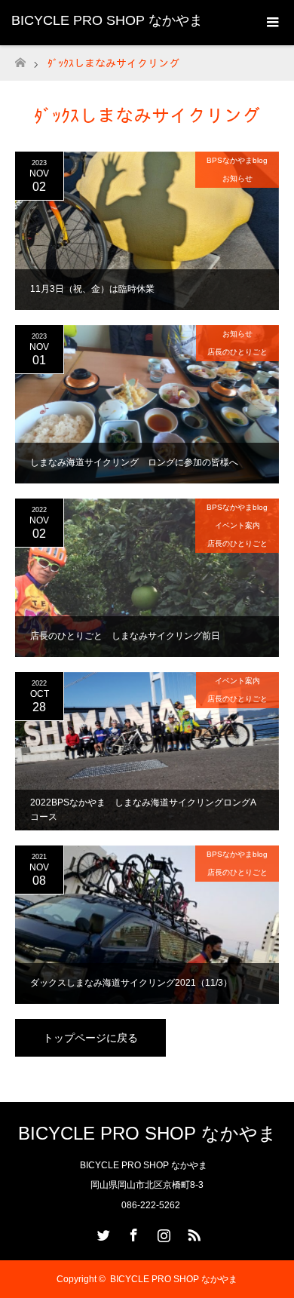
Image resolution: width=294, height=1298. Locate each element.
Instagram (162, 1232)
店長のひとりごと (237, 352)
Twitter (101, 1232)
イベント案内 (237, 525)
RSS (192, 1232)
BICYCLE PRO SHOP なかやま (107, 20)
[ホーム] (20, 58)
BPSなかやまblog (237, 160)
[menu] (271, 22)
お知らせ (237, 178)
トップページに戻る (90, 1038)
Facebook (132, 1232)
